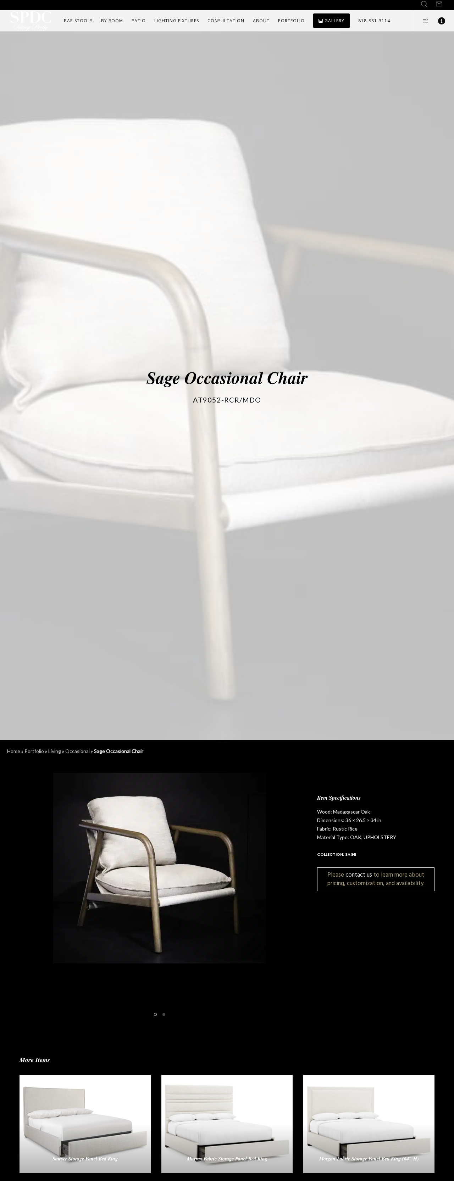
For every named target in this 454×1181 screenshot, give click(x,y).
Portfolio (34, 751)
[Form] (439, 4)
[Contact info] (437, 21)
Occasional (77, 751)
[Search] (424, 4)
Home (13, 751)
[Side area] (421, 21)
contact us (358, 874)
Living (54, 751)
